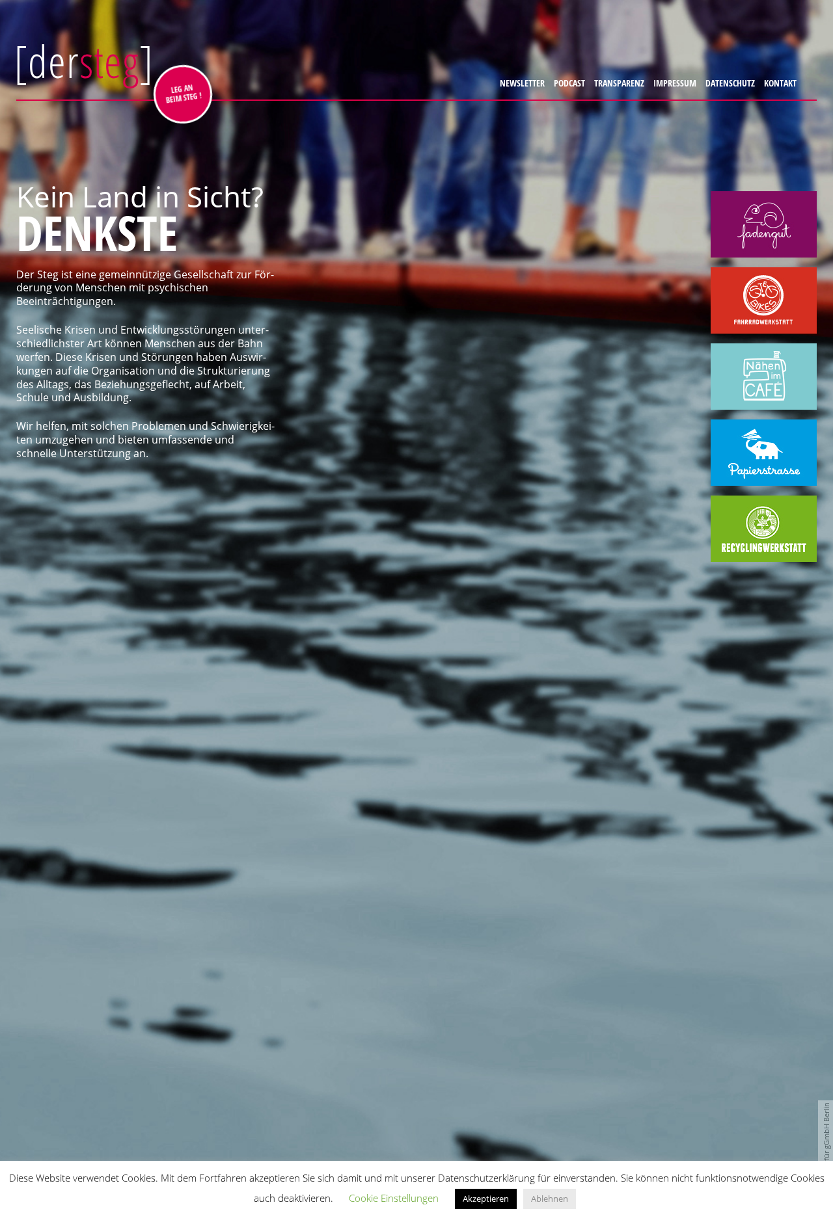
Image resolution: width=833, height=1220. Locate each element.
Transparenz (617, 83)
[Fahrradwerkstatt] (764, 300)
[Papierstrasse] (764, 452)
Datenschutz (728, 83)
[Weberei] (764, 224)
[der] (84, 61)
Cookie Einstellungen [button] (394, 1197)
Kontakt (778, 83)
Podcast (567, 83)
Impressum (672, 83)
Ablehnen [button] (549, 1198)
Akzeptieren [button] (486, 1198)
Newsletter (520, 83)
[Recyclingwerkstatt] (764, 529)
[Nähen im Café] (764, 376)
